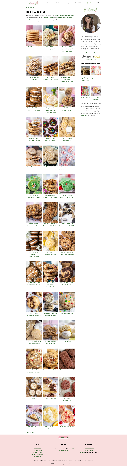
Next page (31, 432)
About (43, 3)
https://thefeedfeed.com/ (91, 59)
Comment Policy (37, 452)
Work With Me (78, 3)
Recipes (49, 3)
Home (27, 7)
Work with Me (89, 448)
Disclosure (37, 456)
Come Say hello (89, 450)
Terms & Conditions (37, 454)
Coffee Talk (57, 3)
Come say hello (67, 3)
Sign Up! (82, 452)
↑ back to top (63, 437)
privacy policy (84, 115)
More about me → (90, 52)
